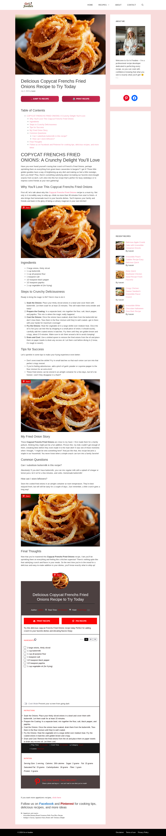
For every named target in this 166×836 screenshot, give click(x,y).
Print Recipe (82, 99)
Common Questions (38, 133)
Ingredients (34, 122)
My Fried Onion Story (39, 130)
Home (90, 5)
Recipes (102, 5)
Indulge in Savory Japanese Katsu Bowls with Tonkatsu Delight (44, 818)
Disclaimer (120, 832)
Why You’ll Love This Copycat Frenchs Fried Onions (52, 119)
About (118, 5)
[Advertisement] (60, 685)
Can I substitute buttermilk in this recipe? (49, 136)
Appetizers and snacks (30, 813)
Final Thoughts (36, 142)
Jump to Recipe (41, 99)
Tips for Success (37, 127)
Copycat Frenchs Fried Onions (62, 192)
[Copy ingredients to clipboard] (35, 639)
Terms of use (131, 832)
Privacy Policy (143, 832)
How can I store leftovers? (43, 139)
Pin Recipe (81, 621)
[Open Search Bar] (142, 5)
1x (86, 639)
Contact (131, 5)
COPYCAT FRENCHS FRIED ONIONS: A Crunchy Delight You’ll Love (56, 116)
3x (95, 639)
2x (91, 639)
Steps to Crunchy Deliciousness (43, 124)
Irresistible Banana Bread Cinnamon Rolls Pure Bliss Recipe (43, 815)
